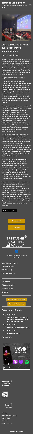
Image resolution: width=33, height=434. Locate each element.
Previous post (16, 221)
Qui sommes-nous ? (7, 423)
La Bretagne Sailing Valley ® (9, 415)
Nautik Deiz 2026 (13, 333)
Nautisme (5, 292)
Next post (17, 227)
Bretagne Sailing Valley (14, 2)
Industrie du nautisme (8, 273)
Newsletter (5, 421)
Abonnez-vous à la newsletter (16, 299)
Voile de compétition (9, 211)
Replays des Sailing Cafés (16, 304)
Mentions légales (6, 418)
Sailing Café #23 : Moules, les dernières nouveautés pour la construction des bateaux (17, 319)
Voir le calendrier (7, 337)
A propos (4, 413)
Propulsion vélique (7, 270)
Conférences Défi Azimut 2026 (18, 327)
